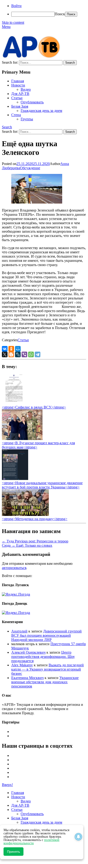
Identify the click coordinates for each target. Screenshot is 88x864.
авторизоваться (14, 568)
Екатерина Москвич (27, 678)
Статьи (17, 98)
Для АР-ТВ (20, 94)
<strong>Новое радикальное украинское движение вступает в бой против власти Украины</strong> (42, 485)
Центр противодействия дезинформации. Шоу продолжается (43, 656)
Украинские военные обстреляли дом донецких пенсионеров (45, 682)
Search (7, 127)
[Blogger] (11, 354)
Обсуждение (30, 168)
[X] (5, 354)
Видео (26, 89)
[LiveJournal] (18, 354)
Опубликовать (32, 102)
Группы (27, 119)
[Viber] (24, 354)
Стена (16, 115)
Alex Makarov (22, 665)
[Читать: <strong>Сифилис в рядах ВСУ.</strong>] (12, 403)
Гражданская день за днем (41, 111)
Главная (17, 81)
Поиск (60, 14)
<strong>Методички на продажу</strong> (34, 519)
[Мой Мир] (18, 349)
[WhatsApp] (31, 354)
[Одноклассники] (11, 349)
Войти (16, 6)
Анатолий (19, 631)
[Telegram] (37, 354)
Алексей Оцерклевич (28, 652)
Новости (18, 85)
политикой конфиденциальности (31, 841)
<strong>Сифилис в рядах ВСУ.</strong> (34, 407)
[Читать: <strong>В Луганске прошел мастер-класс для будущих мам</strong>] (22, 439)
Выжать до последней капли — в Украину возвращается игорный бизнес (47, 669)
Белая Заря (19, 106)
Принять (13, 851)
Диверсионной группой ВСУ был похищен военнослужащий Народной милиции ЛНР (46, 635)
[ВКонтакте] (5, 349)
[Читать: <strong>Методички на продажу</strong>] (25, 515)
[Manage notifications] (78, 836)
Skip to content (13, 22)
